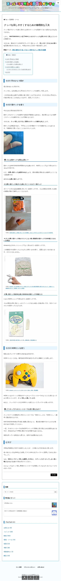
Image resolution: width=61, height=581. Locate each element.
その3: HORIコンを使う (13, 67)
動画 (7, 536)
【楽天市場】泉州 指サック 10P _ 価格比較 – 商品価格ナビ (23, 340)
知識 (7, 544)
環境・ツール (15, 19)
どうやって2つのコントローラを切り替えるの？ (19, 69)
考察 (7, 548)
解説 (7, 555)
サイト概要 (19, 567)
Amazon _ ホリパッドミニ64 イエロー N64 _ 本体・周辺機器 (23, 390)
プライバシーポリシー (29, 567)
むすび (8, 72)
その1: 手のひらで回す (12, 59)
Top (6, 19)
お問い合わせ (40, 567)
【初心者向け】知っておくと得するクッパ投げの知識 (29, 50)
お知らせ (8, 528)
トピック (8, 532)
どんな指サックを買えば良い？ (15, 64)
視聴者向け (8, 551)
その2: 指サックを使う (12, 62)
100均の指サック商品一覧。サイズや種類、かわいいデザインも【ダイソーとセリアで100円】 (31, 232)
